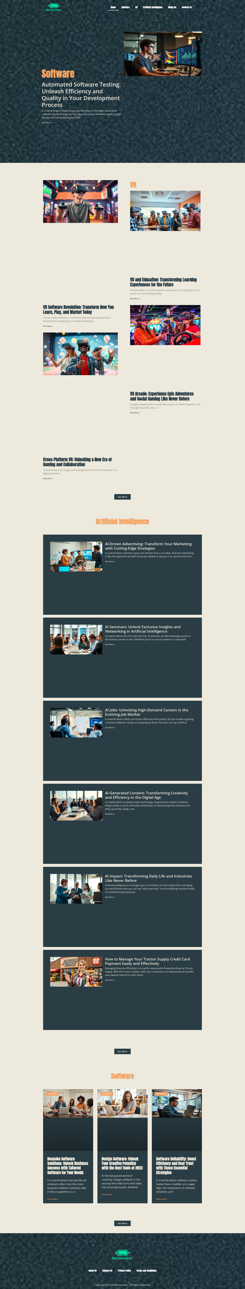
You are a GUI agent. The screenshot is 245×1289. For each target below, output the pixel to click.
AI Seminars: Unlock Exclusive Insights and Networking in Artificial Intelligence (143, 629)
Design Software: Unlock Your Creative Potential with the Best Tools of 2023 (122, 1163)
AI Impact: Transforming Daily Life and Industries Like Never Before (148, 878)
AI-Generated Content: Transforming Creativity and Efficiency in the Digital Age (146, 795)
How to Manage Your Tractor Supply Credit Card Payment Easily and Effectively (147, 961)
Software (126, 7)
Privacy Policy (124, 1270)
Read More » (47, 122)
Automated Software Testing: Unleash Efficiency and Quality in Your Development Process (81, 94)
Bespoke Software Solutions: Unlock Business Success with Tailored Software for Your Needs (67, 1165)
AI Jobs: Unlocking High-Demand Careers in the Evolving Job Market (146, 712)
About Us (172, 7)
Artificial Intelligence (152, 7)
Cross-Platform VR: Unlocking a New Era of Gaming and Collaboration (77, 462)
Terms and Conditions (147, 1270)
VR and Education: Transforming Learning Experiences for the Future (163, 282)
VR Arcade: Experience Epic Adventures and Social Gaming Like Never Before (162, 396)
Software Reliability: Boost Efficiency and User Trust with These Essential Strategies (176, 1165)
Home (113, 7)
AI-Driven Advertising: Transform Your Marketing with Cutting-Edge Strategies (148, 546)
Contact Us (187, 7)
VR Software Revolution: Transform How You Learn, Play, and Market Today (78, 309)
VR (136, 7)
